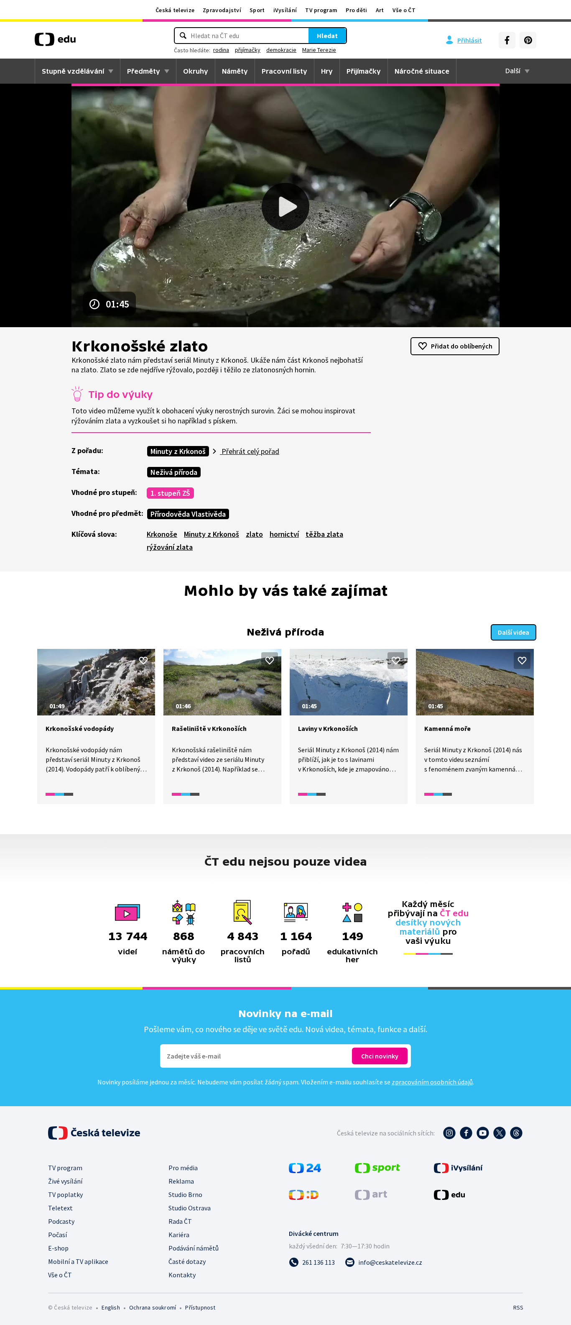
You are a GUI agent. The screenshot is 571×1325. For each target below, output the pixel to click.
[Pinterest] (528, 40)
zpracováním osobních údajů (432, 1082)
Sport (257, 10)
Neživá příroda (173, 472)
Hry (327, 71)
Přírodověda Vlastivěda (188, 514)
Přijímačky (364, 71)
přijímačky (247, 50)
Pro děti (356, 10)
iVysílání (285, 10)
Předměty (143, 71)
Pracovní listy (284, 71)
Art (380, 10)
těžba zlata (324, 534)
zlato (254, 534)
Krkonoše (162, 534)
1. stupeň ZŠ (170, 493)
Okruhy (195, 71)
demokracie (281, 50)
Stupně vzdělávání (73, 71)
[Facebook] (507, 40)
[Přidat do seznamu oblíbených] (143, 660)
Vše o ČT (404, 10)
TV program (321, 10)
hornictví (284, 534)
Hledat (327, 35)
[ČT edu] (55, 42)
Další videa (513, 632)
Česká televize (174, 10)
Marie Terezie (319, 50)
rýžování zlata (170, 547)
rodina (221, 50)
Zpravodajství (222, 10)
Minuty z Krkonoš (178, 451)
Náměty (235, 71)
